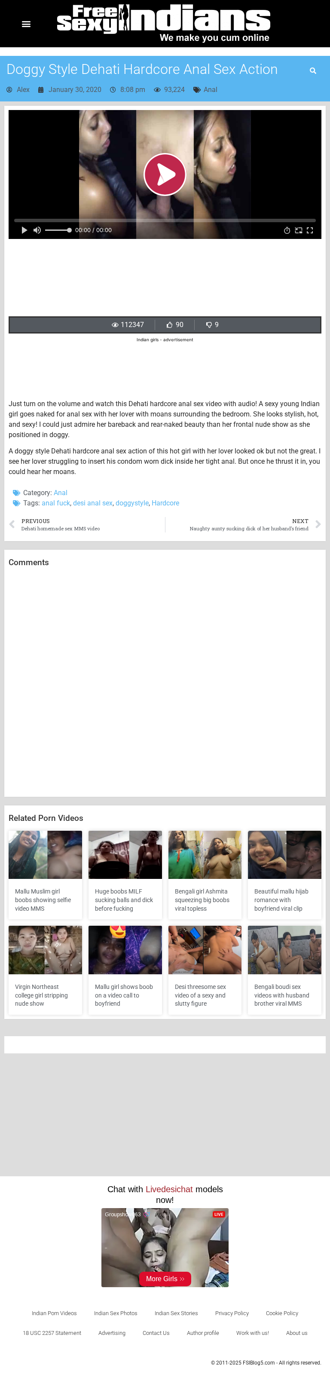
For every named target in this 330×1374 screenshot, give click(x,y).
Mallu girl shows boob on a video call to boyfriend (124, 995)
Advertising (111, 1333)
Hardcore (165, 503)
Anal (210, 90)
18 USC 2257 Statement (52, 1333)
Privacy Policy (232, 1313)
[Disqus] (165, 682)
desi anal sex (93, 503)
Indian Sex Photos (116, 1313)
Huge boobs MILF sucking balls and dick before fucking (124, 900)
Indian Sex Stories (176, 1313)
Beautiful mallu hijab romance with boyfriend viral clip (281, 900)
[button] (26, 24)
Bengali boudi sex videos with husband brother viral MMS (281, 995)
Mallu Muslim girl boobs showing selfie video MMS (43, 900)
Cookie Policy (282, 1313)
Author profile (203, 1333)
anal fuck (56, 503)
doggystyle (132, 503)
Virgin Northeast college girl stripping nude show (41, 995)
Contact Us (156, 1333)
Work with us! (252, 1333)
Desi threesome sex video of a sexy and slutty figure (200, 995)
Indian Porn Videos (54, 1313)
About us (297, 1333)
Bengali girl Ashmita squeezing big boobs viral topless (202, 900)
